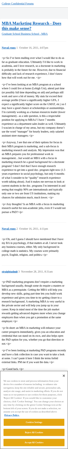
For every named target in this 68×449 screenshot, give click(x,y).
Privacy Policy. (11, 415)
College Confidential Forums (18, 3)
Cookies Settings (34, 422)
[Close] (64, 376)
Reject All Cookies (34, 432)
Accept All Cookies (34, 442)
